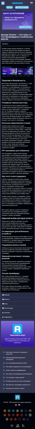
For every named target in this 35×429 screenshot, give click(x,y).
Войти (9, 7)
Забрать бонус (25, 27)
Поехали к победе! (17, 338)
